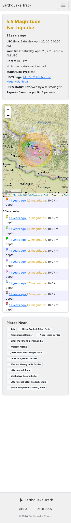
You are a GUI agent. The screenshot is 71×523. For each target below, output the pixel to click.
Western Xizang (19, 346)
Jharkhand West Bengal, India (26, 352)
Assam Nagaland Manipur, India (28, 387)
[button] (35, 148)
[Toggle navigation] (63, 5)
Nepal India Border (50, 334)
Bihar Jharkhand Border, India (27, 340)
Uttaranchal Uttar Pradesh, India (28, 381)
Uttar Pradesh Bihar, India (36, 329)
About (23, 509)
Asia (13, 329)
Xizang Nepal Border (22, 334)
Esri (65, 195)
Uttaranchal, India (21, 369)
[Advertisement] (35, 441)
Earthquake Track (16, 5)
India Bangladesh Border (24, 358)
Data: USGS (44, 509)
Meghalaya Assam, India (24, 375)
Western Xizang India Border (26, 364)
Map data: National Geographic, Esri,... (31, 195)
